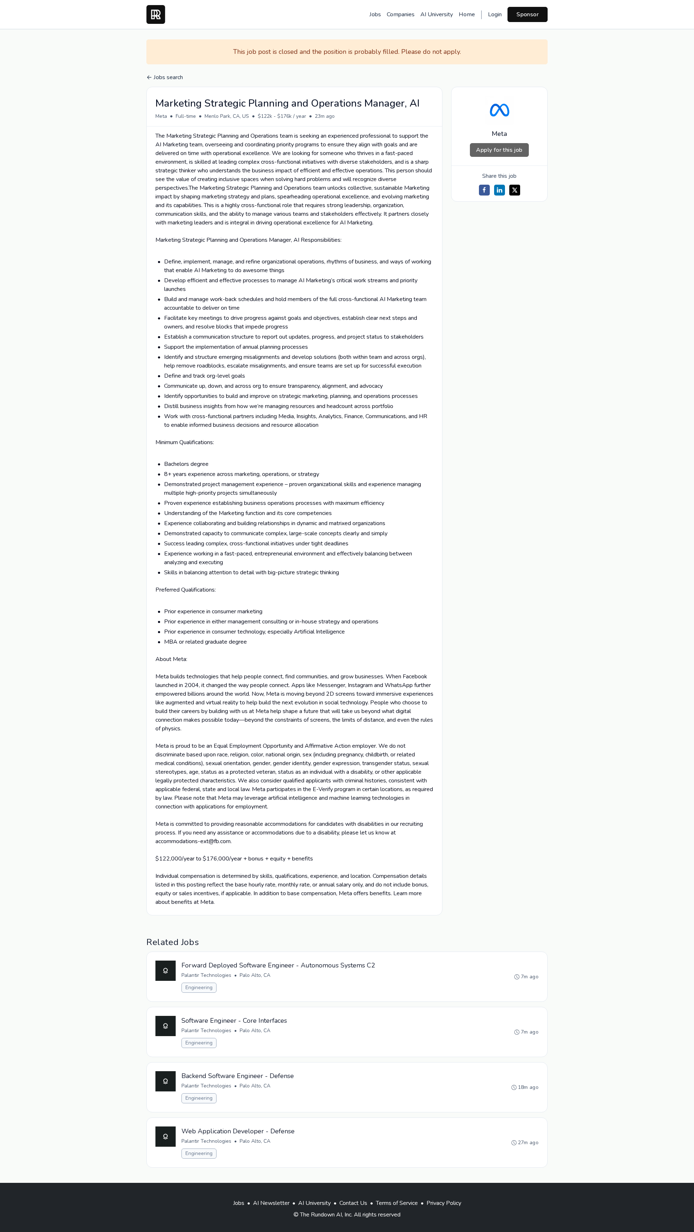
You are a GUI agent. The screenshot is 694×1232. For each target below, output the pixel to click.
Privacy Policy (444, 1203)
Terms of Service (397, 1203)
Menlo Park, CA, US (227, 116)
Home (467, 14)
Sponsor (528, 14)
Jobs (375, 14)
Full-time (186, 116)
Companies (401, 14)
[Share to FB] (484, 190)
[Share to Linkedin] (499, 190)
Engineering (199, 987)
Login (495, 14)
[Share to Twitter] (514, 190)
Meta (161, 116)
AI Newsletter (271, 1203)
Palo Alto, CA (255, 975)
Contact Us (353, 1203)
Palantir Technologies (206, 975)
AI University (436, 14)
